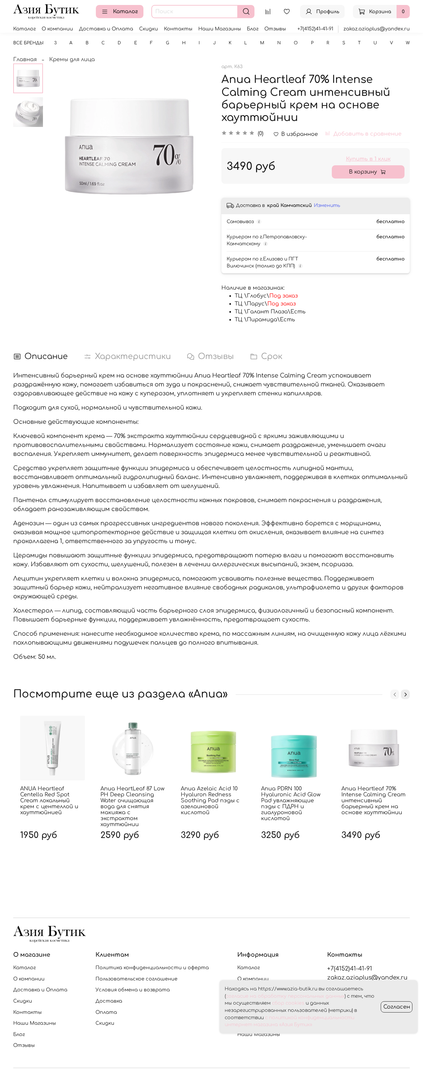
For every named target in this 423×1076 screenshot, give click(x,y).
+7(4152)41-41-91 (315, 28)
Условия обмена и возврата (133, 989)
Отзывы (275, 28)
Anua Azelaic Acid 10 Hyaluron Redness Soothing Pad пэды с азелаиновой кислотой (210, 801)
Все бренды (28, 43)
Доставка (109, 1001)
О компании (57, 28)
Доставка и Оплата (106, 28)
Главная (25, 59)
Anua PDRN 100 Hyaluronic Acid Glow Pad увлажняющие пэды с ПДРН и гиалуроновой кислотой (291, 803)
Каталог (125, 12)
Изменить (327, 205)
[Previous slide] (59, 146)
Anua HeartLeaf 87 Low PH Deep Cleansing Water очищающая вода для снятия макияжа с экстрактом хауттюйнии (132, 806)
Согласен (396, 1007)
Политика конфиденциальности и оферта (152, 967)
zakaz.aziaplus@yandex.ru (376, 28)
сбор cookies (288, 1003)
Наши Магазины (219, 28)
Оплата (106, 1012)
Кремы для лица (72, 59)
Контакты (178, 28)
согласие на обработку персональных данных (285, 996)
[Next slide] (198, 146)
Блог (252, 28)
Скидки (148, 28)
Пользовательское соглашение (136, 978)
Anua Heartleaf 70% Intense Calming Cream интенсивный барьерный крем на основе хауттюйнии (373, 801)
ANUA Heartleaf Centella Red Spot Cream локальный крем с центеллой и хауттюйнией (49, 801)
